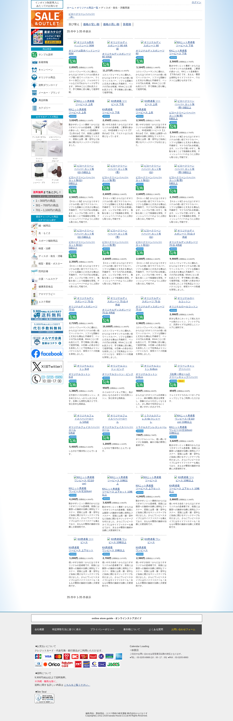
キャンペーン (46, 69)
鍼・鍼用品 (44, 225)
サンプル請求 (46, 54)
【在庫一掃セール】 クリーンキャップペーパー (183, 375)
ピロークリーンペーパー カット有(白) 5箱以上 (82, 245)
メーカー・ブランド (49, 92)
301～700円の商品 (47, 205)
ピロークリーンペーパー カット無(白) (149, 179)
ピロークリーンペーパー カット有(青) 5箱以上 (182, 180)
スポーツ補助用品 (48, 241)
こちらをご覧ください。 (77, 685)
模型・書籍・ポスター (50, 263)
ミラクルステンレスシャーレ (151, 427)
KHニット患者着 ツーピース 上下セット (148, 487)
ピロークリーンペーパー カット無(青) (115, 179)
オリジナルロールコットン (183, 306)
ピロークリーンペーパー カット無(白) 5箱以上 (82, 180)
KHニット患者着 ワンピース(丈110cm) (80, 490)
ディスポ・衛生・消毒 (50, 256)
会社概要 (39, 629)
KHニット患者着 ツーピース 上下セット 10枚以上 (117, 491)
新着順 (127, 24)
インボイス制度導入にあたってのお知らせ (47, 4)
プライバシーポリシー (102, 629)
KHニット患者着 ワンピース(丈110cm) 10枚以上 (180, 430)
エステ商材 (44, 302)
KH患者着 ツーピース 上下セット (81, 549)
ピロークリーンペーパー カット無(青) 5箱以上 (182, 115)
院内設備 (43, 271)
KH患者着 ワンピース (142, 549)
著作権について (131, 629)
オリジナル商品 (47, 77)
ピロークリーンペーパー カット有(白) (149, 243)
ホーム (70, 7)
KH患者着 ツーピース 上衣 (144, 111)
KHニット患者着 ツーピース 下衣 (178, 52)
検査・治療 (44, 248)
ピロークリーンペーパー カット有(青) (115, 243)
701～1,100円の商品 (48, 210)
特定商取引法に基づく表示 (66, 629)
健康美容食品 (46, 286)
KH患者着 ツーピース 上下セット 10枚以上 (184, 488)
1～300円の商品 (45, 200)
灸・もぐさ (44, 233)
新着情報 (43, 62)
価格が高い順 (111, 24)
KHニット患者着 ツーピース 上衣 (77, 111)
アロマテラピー (47, 294)
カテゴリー (44, 108)
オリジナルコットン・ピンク (117, 374)
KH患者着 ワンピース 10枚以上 (113, 549)
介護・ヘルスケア (48, 279)
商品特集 (43, 100)
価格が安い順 (91, 24)
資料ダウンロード (48, 85)
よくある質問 (156, 629)
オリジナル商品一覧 (87, 7)
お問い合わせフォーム (183, 629)
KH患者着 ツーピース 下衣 (111, 111)
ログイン (196, 2)
